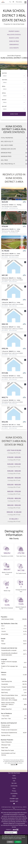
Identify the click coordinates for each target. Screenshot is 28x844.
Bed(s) (3, 86)
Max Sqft (4, 106)
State (14, 775)
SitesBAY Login (14, 801)
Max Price (4, 79)
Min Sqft (4, 99)
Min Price (4, 73)
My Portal (19, 1)
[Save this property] (25, 189)
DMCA (14, 796)
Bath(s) (4, 93)
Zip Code (14, 783)
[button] (25, 2)
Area (14, 788)
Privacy (14, 791)
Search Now (14, 114)
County (14, 778)
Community (14, 786)
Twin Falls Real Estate (14, 773)
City (14, 780)
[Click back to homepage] (2, 1)
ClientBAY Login (14, 798)
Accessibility (14, 793)
